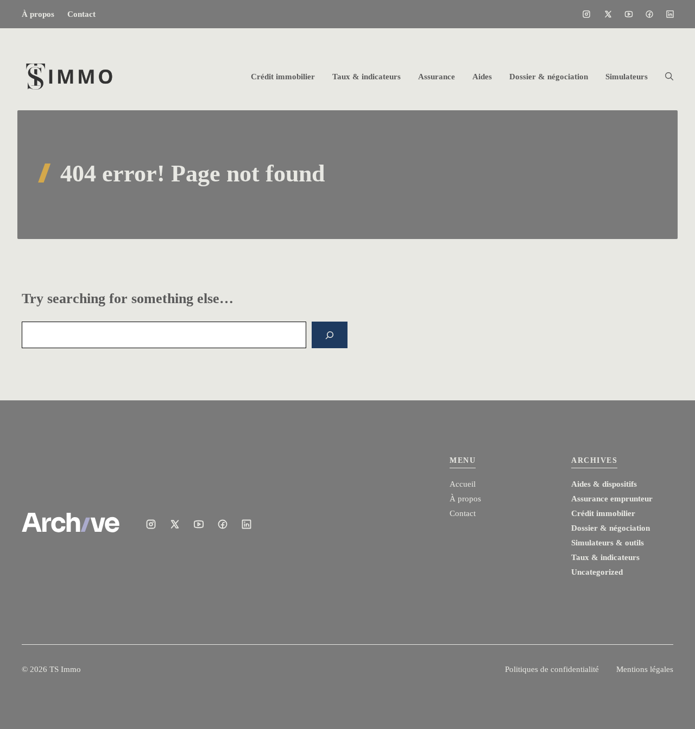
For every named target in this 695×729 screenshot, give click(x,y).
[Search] (330, 335)
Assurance (436, 76)
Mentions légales (644, 669)
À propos (38, 14)
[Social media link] (586, 14)
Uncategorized (597, 572)
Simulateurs (626, 76)
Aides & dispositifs (604, 484)
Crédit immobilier (283, 76)
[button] (664, 77)
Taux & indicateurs (366, 76)
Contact (81, 14)
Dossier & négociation (548, 76)
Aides (482, 76)
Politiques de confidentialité (552, 669)
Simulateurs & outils (607, 542)
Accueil (463, 484)
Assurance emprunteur (612, 498)
